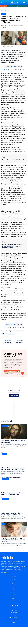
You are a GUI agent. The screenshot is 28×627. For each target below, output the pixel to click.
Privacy (14, 622)
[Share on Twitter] (18, 69)
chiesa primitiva (6, 426)
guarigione (11, 333)
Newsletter (14, 591)
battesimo (4, 333)
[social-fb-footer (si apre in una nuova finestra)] (12, 606)
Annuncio (14, 594)
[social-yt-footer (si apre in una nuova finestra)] (10, 606)
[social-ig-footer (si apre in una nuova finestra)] (17, 606)
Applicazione (14, 593)
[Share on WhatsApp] (23, 69)
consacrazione (6, 499)
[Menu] (5, 2)
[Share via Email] (20, 69)
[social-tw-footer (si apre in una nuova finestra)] (15, 606)
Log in (18, 390)
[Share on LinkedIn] (16, 69)
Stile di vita (14, 581)
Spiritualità (3, 10)
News (14, 579)
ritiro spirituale (6, 478)
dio (3, 524)
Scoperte (14, 585)
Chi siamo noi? (14, 612)
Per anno (14, 601)
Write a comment (14, 395)
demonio (4, 453)
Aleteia (21, 25)
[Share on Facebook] (13, 69)
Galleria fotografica (19, 288)
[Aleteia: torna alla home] (14, 2)
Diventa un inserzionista (14, 617)
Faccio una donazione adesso (11, 371)
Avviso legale (14, 615)
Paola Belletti (16, 25)
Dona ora (3, 6)
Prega (17, 6)
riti (7, 10)
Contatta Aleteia (14, 620)
